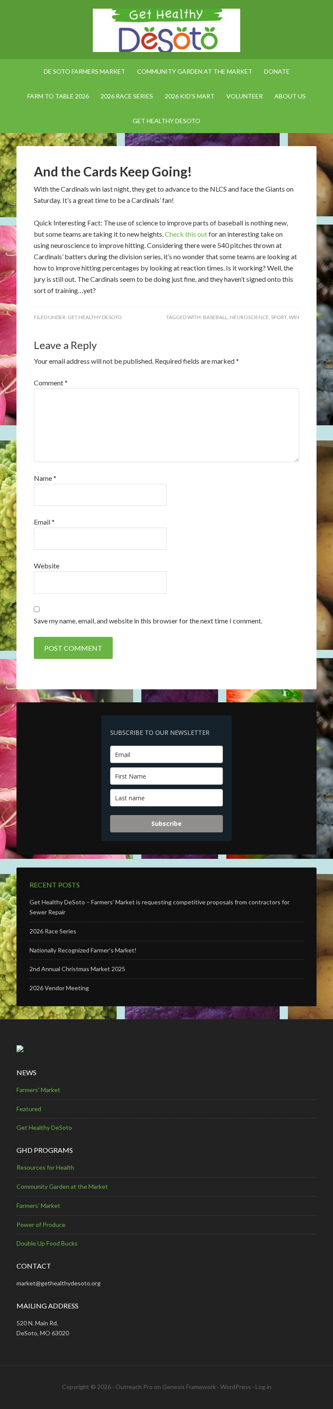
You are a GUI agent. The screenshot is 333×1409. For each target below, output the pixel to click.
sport (279, 317)
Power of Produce (40, 1224)
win (294, 317)
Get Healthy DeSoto (95, 317)
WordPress (235, 1386)
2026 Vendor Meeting (59, 988)
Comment (51, 382)
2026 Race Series (52, 931)
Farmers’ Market (38, 1205)
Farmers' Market (38, 1089)
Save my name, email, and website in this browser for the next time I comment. (148, 620)
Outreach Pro (134, 1386)
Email (44, 522)
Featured (28, 1108)
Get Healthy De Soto (166, 30)
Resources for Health (45, 1167)
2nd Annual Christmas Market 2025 (77, 968)
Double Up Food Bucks (47, 1243)
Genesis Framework (189, 1386)
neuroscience (249, 317)
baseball (215, 317)
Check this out (186, 234)
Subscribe (166, 823)
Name (45, 478)
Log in (263, 1386)
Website (46, 565)
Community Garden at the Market (62, 1186)
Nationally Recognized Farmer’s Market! (83, 950)
